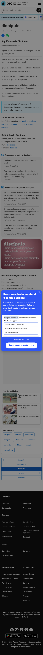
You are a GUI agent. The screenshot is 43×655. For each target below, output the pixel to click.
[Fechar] (39, 292)
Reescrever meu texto (20, 345)
